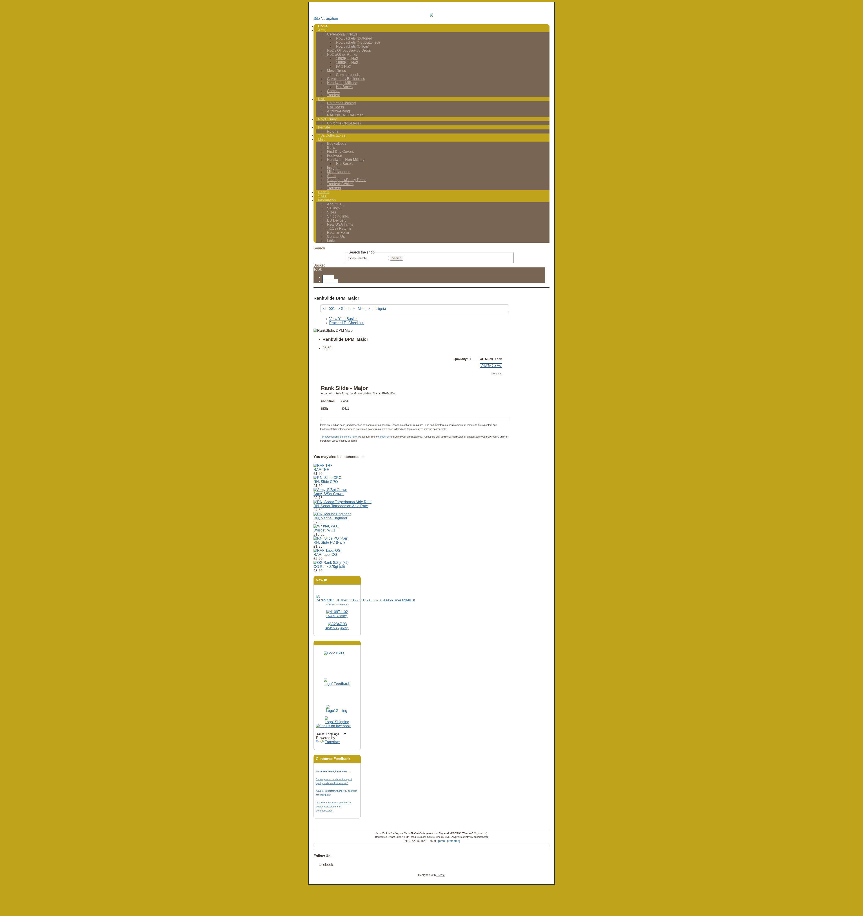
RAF (321, 99)
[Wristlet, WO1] (326, 526)
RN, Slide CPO (326, 482)
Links (331, 240)
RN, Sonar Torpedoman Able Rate (341, 506)
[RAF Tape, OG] (327, 550)
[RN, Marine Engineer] (332, 514)
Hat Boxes (344, 87)
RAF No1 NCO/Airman (345, 115)
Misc (321, 139)
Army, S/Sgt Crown (329, 494)
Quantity (460, 359)
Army (322, 30)
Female (324, 127)
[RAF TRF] (323, 465)
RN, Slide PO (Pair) (329, 542)
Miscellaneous (338, 172)
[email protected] (449, 841)
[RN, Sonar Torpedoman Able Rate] (342, 502)
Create (440, 875)
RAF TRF (321, 469)
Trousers (334, 188)
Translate (332, 742)
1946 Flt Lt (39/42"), (337, 616)
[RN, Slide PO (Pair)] (331, 538)
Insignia (380, 309)
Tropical (333, 95)
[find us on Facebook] (333, 726)
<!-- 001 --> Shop (336, 309)
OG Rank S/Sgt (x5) (329, 567)
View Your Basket (343, 319)
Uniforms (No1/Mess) (344, 123)
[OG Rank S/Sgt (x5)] (331, 563)
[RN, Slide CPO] (327, 478)
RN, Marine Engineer (330, 518)
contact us (384, 436)
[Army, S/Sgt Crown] (330, 490)
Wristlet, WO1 (324, 530)
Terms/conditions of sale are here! (338, 436)
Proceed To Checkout (346, 323)
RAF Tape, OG (325, 554)
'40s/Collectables (331, 135)
